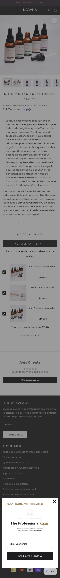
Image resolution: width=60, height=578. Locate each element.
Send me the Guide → (30, 556)
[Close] (54, 501)
